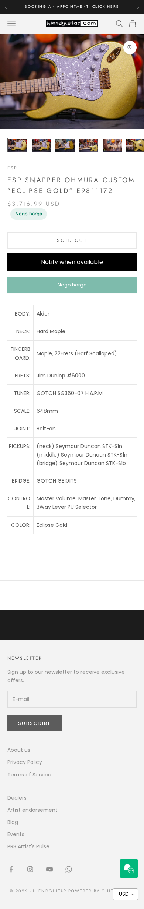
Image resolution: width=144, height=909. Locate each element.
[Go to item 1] (17, 145)
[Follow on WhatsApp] (68, 869)
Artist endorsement (32, 810)
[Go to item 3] (65, 145)
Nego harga (28, 213)
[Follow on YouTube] (49, 869)
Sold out (72, 240)
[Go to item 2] (41, 145)
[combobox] (125, 894)
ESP (12, 168)
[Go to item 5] (112, 145)
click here (104, 6)
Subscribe (34, 723)
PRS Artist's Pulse (28, 846)
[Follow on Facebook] (11, 869)
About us (18, 750)
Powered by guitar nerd (101, 891)
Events (15, 834)
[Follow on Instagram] (30, 869)
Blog (12, 822)
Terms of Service (29, 774)
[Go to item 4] (88, 145)
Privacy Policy (24, 762)
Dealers (17, 797)
